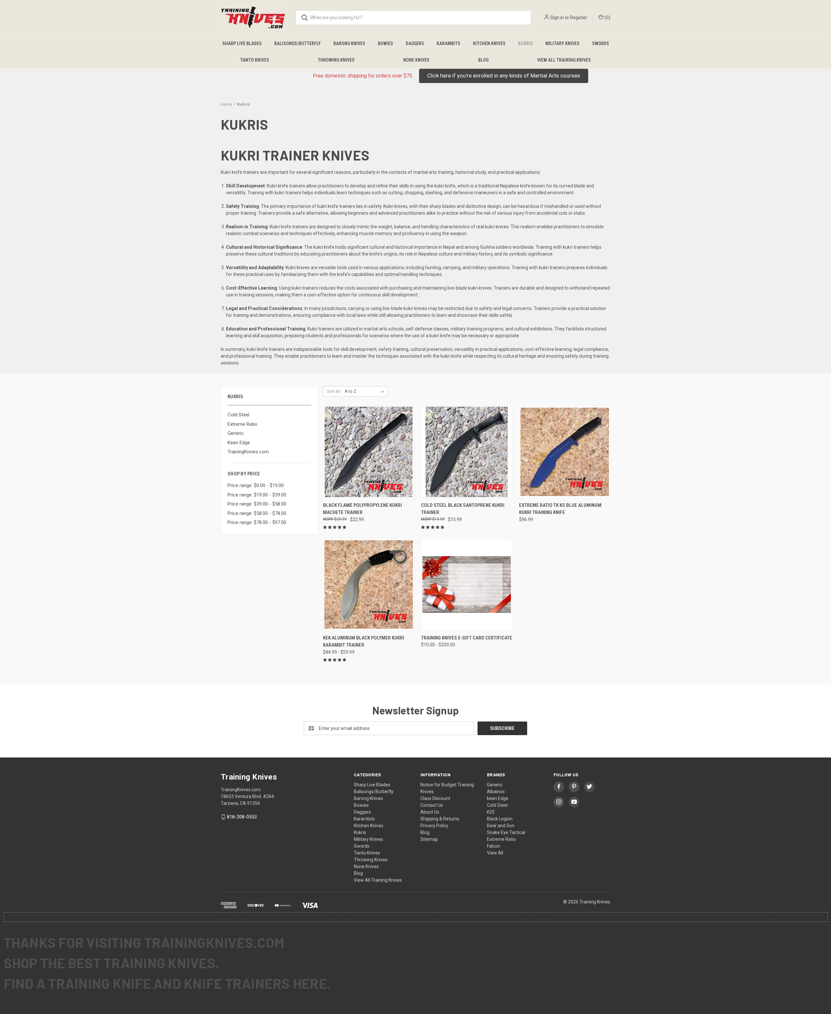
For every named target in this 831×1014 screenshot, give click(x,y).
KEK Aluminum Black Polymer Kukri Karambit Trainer (363, 641)
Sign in (557, 17)
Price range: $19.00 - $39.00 (257, 495)
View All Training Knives (564, 60)
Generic (236, 433)
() (606, 17)
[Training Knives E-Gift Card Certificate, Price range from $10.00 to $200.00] (466, 584)
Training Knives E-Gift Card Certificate (466, 638)
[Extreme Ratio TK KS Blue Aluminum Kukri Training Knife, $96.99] (564, 452)
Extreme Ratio (242, 424)
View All (495, 852)
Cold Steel (238, 415)
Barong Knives (349, 43)
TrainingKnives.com (248, 452)
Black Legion (500, 818)
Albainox (496, 791)
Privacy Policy (434, 825)
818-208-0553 (242, 817)
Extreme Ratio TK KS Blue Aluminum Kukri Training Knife (560, 509)
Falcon (493, 846)
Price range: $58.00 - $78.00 (257, 513)
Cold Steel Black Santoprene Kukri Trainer (462, 509)
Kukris (525, 43)
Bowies (385, 43)
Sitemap (429, 839)
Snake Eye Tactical (506, 832)
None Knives (416, 60)
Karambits (448, 43)
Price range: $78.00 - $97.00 (257, 522)
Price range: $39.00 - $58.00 (257, 504)
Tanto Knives (254, 60)
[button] (503, 76)
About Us (429, 812)
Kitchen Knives (489, 43)
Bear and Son (501, 825)
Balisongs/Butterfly (297, 43)
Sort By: (334, 391)
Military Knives (562, 43)
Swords (600, 43)
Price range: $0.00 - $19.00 (256, 485)
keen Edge (497, 798)
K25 (491, 812)
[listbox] (366, 391)
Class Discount (435, 798)
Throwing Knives (336, 60)
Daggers (415, 43)
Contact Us (431, 805)
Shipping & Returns (439, 818)
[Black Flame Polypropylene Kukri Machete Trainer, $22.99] (368, 452)
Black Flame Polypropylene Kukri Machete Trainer (362, 509)
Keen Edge (239, 443)
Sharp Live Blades (242, 43)
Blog (483, 60)
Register (578, 17)
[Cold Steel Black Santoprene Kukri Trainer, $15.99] (466, 452)
